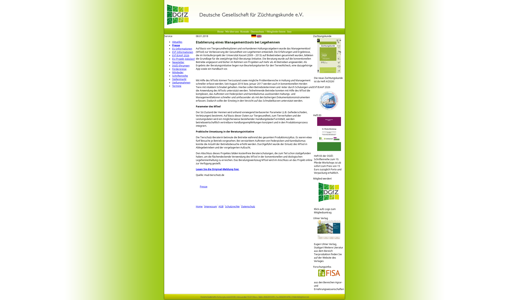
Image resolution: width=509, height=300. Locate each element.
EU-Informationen (182, 48)
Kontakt (244, 31)
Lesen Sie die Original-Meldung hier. (217, 169)
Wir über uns (232, 31)
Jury (289, 31)
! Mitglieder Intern (276, 31)
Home (220, 31)
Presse (176, 45)
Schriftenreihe (180, 75)
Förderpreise (179, 69)
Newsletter (178, 62)
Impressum (210, 206)
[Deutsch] (253, 36)
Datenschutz (257, 31)
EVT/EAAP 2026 (180, 55)
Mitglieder (178, 72)
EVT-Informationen (182, 52)
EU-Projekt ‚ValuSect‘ (183, 59)
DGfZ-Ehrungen (180, 65)
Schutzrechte (232, 206)
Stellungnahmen (181, 82)
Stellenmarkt (179, 79)
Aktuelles (177, 42)
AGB (221, 206)
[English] (259, 36)
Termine (176, 86)
